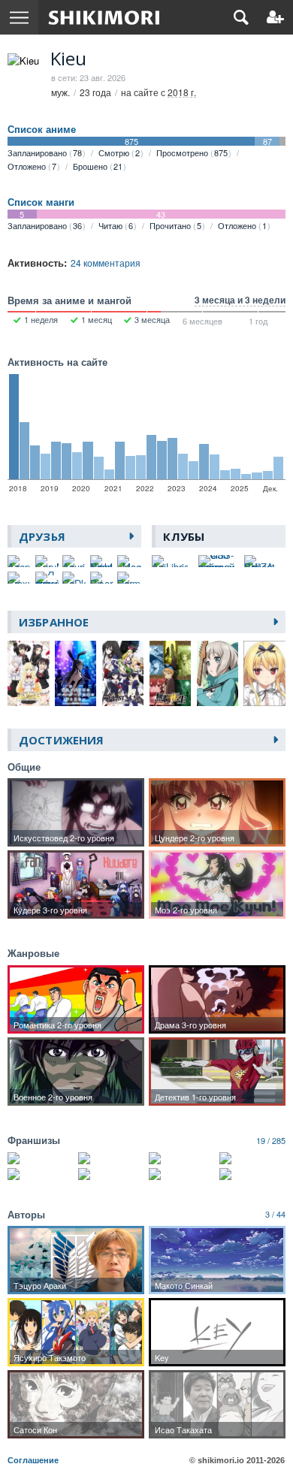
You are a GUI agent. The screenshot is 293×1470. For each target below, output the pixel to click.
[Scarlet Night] (101, 561)
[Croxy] (19, 578)
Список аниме (42, 129)
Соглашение (33, 1460)
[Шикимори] (104, 17)
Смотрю (119, 152)
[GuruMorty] (47, 561)
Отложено (32, 166)
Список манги (41, 202)
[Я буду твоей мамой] (47, 578)
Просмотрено (192, 152)
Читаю (115, 225)
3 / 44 (275, 1214)
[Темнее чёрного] (252, 1158)
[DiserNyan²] (101, 578)
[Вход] (275, 17)
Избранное (54, 621)
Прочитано (175, 225)
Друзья (42, 536)
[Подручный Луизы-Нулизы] (111, 1174)
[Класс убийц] (111, 1158)
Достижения (61, 739)
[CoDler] (74, 578)
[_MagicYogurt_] (128, 561)
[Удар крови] (252, 1174)
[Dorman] (128, 578)
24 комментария (105, 262)
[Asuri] (74, 561)
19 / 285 (270, 1140)
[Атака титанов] (41, 1158)
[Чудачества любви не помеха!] (182, 1158)
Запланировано (45, 152)
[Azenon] (19, 561)
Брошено (97, 166)
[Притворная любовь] (41, 1174)
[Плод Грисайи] (182, 1174)
